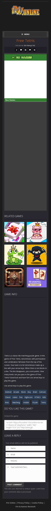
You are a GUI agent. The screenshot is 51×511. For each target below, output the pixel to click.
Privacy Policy (23, 503)
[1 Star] (16, 45)
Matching (16, 402)
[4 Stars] (21, 45)
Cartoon (42, 392)
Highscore (29, 397)
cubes (15, 397)
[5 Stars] (23, 45)
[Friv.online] (25, 10)
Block (23, 392)
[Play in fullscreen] (25, 50)
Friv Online (10, 503)
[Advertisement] (27, 23)
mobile (26, 402)
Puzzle (35, 402)
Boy (29, 392)
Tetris (43, 402)
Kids (44, 397)
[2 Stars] (18, 45)
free (21, 397)
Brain (35, 392)
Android (8, 392)
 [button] (30, 50)
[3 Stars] (19, 45)
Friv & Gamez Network (26, 506)
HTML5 (37, 397)
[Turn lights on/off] (16, 50)
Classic (8, 397)
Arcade (16, 392)
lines (7, 402)
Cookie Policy (37, 503)
